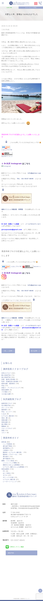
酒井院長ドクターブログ (15, 369)
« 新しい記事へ (8, 351)
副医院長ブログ (7, 403)
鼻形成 (4, 442)
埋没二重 (5, 418)
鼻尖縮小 (6, 456)
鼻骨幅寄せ (7, 448)
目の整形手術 (6, 405)
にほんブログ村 (7, 150)
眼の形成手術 (6, 375)
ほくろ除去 (7, 473)
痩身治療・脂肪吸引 (8, 383)
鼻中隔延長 (7, 458)
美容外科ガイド (11, 438)
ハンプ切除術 (7, 444)
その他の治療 (6, 394)
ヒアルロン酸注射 (8, 416)
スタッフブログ (7, 428)
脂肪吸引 (5, 409)
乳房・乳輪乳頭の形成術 (10, 381)
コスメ (4, 432)
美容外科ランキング (7, 156)
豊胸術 (4, 426)
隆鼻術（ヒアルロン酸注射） (13, 452)
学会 (3, 385)
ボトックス (5, 407)
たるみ (4, 414)
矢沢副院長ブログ (12, 399)
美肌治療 (5, 420)
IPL (4, 471)
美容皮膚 (5, 422)
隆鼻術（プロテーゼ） (10, 454)
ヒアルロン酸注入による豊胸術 (13, 467)
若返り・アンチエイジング (11, 387)
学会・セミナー (7, 412)
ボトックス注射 (8, 477)
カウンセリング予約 (30, 7)
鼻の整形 (5, 424)
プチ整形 (5, 392)
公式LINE (9, 7)
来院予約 (11, 553)
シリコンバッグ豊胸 (10, 463)
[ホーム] (19, 3)
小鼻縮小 (6, 450)
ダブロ (5, 475)
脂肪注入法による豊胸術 (11, 465)
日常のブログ (6, 373)
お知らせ (7, 363)
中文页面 (36, 3)
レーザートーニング (10, 481)
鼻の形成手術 (6, 377)
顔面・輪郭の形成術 (8, 379)
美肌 (3, 430)
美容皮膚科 (5, 390)
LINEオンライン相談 (16, 546)
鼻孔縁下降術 (7, 446)
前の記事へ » (35, 351)
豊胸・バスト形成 (8, 460)
